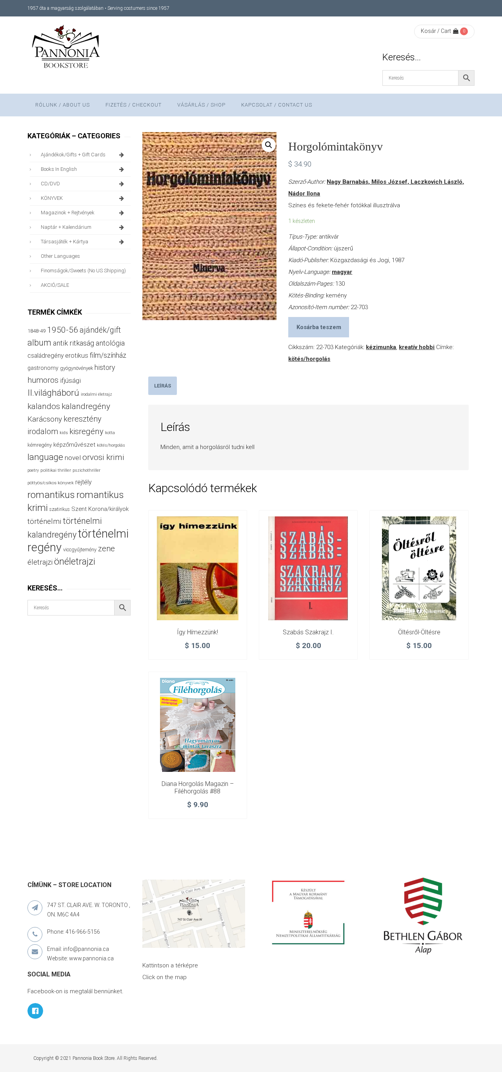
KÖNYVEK (52, 198)
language (45, 457)
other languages (60, 256)
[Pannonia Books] (66, 47)
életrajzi (40, 562)
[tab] (162, 386)
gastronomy (42, 368)
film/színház (108, 355)
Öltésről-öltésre (419, 632)
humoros (42, 380)
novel (73, 458)
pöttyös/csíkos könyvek (50, 482)
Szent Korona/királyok (100, 508)
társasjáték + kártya (64, 241)
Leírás (162, 386)
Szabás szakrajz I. (308, 632)
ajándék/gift (100, 330)
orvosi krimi (103, 457)
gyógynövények (76, 368)
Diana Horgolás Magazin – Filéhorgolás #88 (198, 787)
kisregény (86, 431)
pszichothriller (86, 470)
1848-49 (36, 331)
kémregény (39, 445)
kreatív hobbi (417, 347)
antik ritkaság (73, 343)
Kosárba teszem (318, 327)
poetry (33, 470)
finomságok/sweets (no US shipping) (83, 270)
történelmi (44, 521)
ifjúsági (70, 380)
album (39, 343)
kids (64, 432)
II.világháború (53, 393)
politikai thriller (55, 470)
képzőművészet (74, 444)
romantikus (51, 494)
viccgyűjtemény (79, 549)
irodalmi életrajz (96, 394)
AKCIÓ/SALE (55, 285)
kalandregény (86, 406)
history (105, 367)
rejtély (83, 482)
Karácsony (44, 419)
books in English (59, 169)
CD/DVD (50, 184)
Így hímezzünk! (197, 632)
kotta (110, 432)
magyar (342, 271)
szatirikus (59, 509)
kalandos (43, 406)
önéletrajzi (74, 561)
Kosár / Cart (436, 31)
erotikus (76, 355)
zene (106, 548)
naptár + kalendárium (66, 227)
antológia (110, 343)
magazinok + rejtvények (68, 212)
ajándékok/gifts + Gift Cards (73, 155)
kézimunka (381, 347)
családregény (45, 355)
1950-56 (62, 330)
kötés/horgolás (309, 358)
